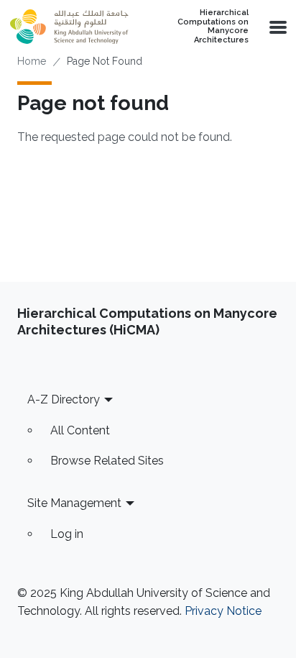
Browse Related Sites (107, 460)
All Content (80, 430)
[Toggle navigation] (276, 27)
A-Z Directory (63, 399)
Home (31, 61)
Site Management (74, 503)
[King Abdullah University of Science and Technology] (69, 26)
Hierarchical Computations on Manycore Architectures (213, 27)
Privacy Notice (223, 611)
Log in (66, 534)
